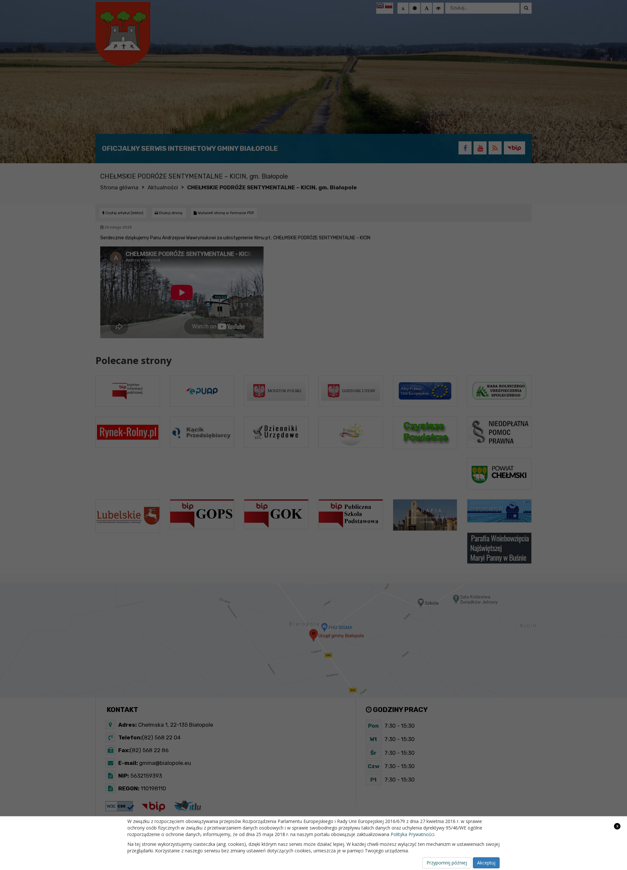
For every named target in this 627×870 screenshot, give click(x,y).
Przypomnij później (446, 863)
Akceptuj (486, 863)
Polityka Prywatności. (413, 834)
